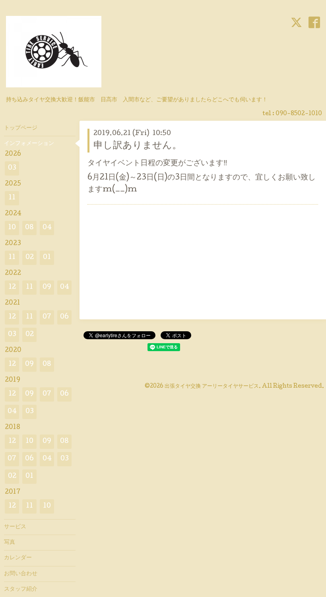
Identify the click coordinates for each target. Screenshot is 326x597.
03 (12, 168)
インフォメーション (29, 144)
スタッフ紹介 (20, 589)
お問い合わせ (20, 574)
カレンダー (18, 558)
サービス (15, 527)
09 (47, 287)
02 (29, 257)
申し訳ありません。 (137, 146)
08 (29, 227)
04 (47, 227)
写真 (9, 542)
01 (47, 257)
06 (64, 317)
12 (12, 287)
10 (12, 227)
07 (47, 317)
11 (12, 198)
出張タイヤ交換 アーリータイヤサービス (212, 386)
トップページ (20, 128)
